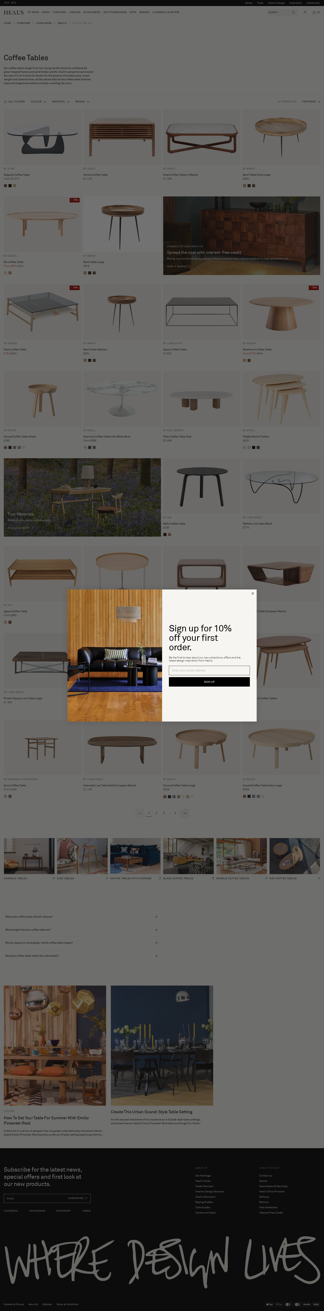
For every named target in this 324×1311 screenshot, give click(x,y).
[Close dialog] (252, 593)
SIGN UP (209, 681)
